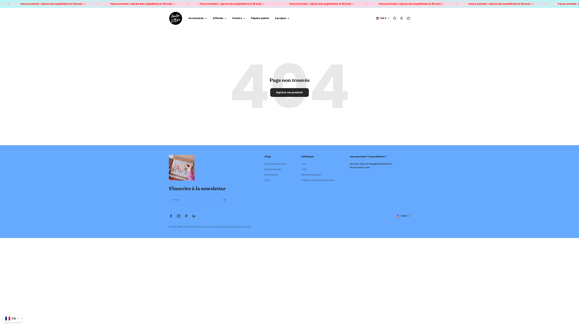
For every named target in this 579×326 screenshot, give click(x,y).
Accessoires (196, 18)
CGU (304, 169)
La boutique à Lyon (275, 163)
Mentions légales (311, 174)
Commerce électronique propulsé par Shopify (227, 226)
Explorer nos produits (289, 92)
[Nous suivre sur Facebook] (171, 216)
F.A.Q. (267, 180)
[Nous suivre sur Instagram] (179, 216)
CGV (304, 163)
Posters (237, 18)
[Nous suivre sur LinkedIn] (194, 216)
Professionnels (272, 169)
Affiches (218, 18)
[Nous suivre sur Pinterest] (186, 216)
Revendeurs (271, 174)
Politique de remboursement (318, 180)
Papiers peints (260, 18)
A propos (280, 18)
